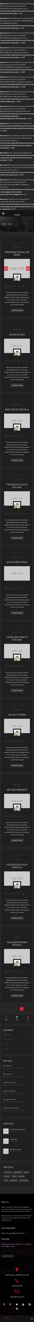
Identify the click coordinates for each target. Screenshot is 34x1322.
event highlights (17, 1172)
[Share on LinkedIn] (23, 243)
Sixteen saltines (17, 334)
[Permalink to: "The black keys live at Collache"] (17, 498)
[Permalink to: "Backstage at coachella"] (17, 421)
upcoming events (24, 1180)
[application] (17, 1318)
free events (6, 1176)
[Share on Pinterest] (20, 243)
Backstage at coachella (17, 409)
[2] (26, 260)
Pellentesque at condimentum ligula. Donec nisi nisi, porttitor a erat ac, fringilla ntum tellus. (16, 1245)
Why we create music (17, 562)
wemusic (17, 215)
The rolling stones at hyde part (17, 638)
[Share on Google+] (17, 243)
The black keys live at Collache (17, 486)
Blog (10, 224)
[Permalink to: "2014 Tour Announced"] (17, 801)
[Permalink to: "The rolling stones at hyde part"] (17, 651)
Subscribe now (7, 1256)
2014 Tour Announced (17, 789)
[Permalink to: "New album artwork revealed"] (17, 956)
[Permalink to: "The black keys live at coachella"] (17, 878)
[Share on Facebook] (10, 243)
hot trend (14, 1176)
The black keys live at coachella (17, 866)
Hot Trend (17, 859)
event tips (26, 1172)
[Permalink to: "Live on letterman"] (17, 726)
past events (21, 1176)
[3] (28, 260)
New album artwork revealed (17, 943)
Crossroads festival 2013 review (17, 253)
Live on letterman (17, 714)
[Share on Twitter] (13, 243)
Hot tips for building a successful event (11, 1108)
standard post (14, 1180)
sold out (6, 1180)
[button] (6, 268)
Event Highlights (17, 247)
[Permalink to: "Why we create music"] (17, 573)
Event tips (6, 1044)
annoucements (7, 1172)
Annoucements (17, 557)
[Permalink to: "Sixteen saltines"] (17, 346)
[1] (24, 260)
